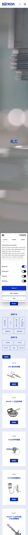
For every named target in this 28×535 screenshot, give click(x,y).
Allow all (14, 288)
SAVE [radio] (13, 348)
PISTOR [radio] (21, 348)
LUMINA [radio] (8, 342)
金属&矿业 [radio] (7, 331)
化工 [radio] (10, 322)
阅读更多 (6, 357)
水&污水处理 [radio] (16, 323)
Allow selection (14, 293)
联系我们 (14, 303)
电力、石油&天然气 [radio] (22, 323)
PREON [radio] (19, 342)
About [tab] (23, 239)
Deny (14, 298)
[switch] (24, 271)
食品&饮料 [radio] (19, 331)
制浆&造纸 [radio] (5, 323)
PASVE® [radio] (6, 348)
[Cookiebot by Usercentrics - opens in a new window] (19, 235)
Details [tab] (14, 239)
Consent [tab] (5, 239)
